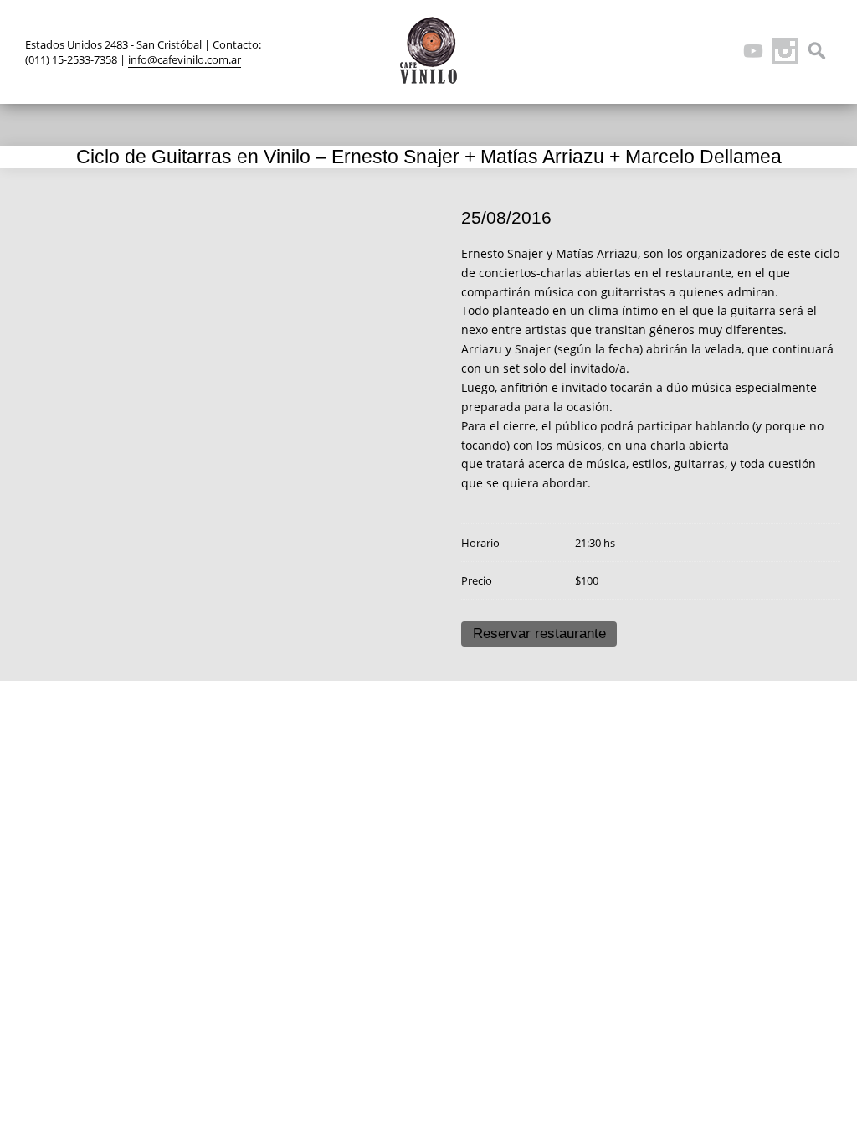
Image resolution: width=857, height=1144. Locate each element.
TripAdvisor (721, 51)
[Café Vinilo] (428, 50)
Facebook (690, 51)
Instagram (785, 51)
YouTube (753, 51)
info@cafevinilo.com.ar (184, 59)
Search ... (817, 51)
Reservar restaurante (539, 634)
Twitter (658, 51)
